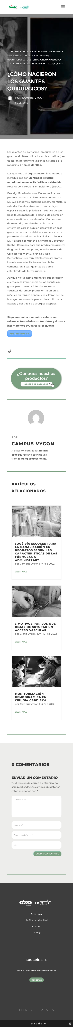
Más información (19, 333)
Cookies (36, 926)
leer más (21, 571)
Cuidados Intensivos (36, 55)
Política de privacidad (37, 920)
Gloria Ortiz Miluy (30, 633)
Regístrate (36, 980)
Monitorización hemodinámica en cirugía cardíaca (31, 697)
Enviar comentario (47, 853)
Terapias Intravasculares (48, 63)
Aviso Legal (36, 914)
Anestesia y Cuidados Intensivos (27, 51)
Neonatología (16, 59)
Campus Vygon (33, 97)
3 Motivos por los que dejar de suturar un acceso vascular (35, 627)
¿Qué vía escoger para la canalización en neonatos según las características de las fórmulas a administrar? (36, 552)
